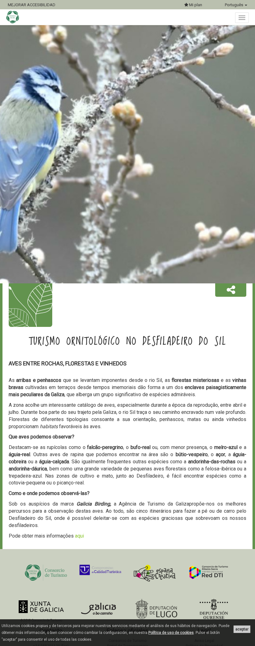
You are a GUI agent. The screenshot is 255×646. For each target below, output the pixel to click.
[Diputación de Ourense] (213, 609)
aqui (79, 536)
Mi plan (195, 4)
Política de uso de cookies (171, 632)
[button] (230, 290)
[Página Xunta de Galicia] (41, 606)
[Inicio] (15, 17)
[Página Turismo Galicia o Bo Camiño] (99, 610)
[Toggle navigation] (242, 17)
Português (234, 4)
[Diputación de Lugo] (156, 609)
